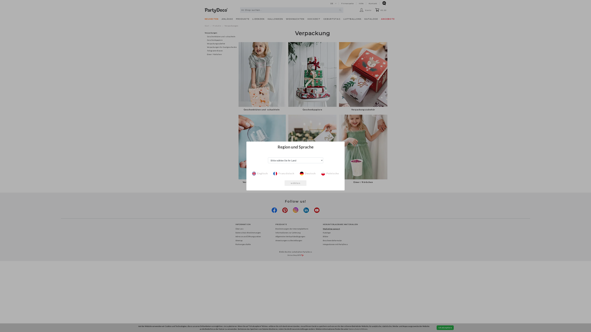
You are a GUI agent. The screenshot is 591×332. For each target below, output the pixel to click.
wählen (295, 183)
